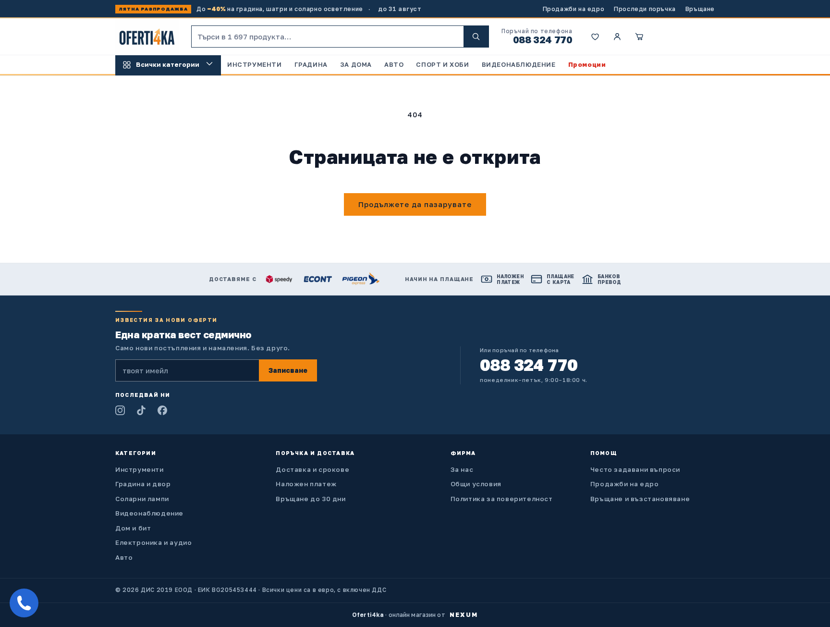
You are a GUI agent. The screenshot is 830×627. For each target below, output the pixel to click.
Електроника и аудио (153, 542)
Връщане (700, 8)
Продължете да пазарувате (415, 204)
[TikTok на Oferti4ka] (141, 410)
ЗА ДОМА (356, 64)
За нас (462, 469)
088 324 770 (543, 39)
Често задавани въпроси (635, 469)
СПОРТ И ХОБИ (442, 64)
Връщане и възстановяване (640, 499)
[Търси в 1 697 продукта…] (476, 36)
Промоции (587, 64)
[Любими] (595, 36)
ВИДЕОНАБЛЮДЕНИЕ (519, 64)
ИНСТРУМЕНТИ (254, 64)
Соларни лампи (142, 499)
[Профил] (617, 36)
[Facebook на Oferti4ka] (162, 410)
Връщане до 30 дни (310, 499)
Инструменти (139, 469)
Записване (288, 370)
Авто (124, 557)
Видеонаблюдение (149, 513)
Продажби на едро (574, 8)
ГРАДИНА (311, 64)
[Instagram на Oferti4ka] (120, 410)
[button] (639, 36)
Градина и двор (143, 484)
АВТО (393, 64)
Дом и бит (133, 528)
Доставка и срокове (312, 469)
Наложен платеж (306, 484)
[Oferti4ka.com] (147, 37)
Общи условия (476, 484)
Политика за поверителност (502, 499)
